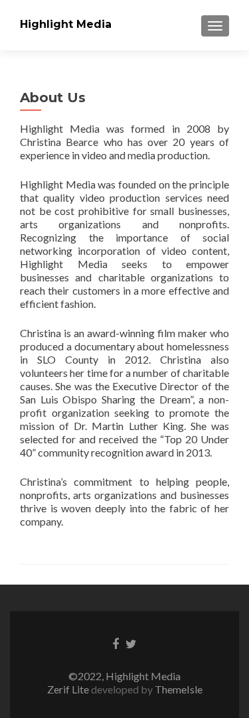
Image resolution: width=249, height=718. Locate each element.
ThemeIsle (179, 689)
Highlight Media (66, 24)
